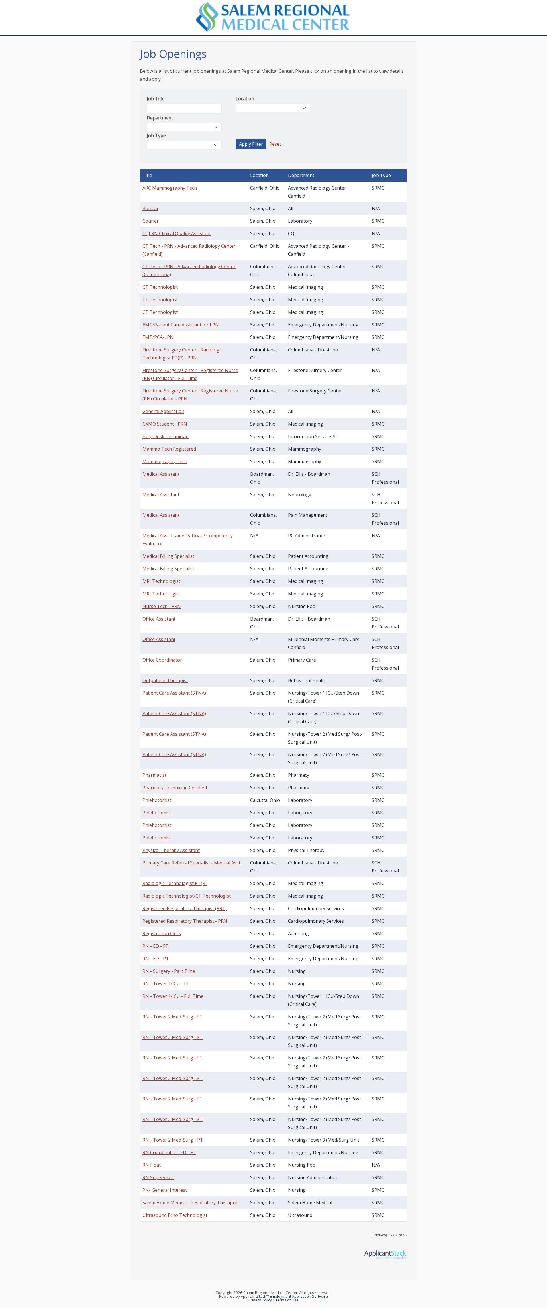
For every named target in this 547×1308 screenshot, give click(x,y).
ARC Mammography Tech (169, 188)
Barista (150, 208)
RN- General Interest (164, 1190)
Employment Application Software (299, 1296)
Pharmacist (154, 775)
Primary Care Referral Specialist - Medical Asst (191, 863)
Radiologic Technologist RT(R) (174, 883)
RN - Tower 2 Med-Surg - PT (172, 1140)
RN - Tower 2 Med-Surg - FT (172, 1017)
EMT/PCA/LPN (158, 337)
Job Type (156, 135)
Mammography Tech (164, 461)
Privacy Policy (260, 1300)
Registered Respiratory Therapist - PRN (184, 921)
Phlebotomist (156, 800)
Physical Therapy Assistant (171, 850)
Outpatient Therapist (165, 680)
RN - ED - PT (155, 958)
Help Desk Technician (165, 436)
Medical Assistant (160, 474)
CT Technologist (160, 287)
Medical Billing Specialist (168, 556)
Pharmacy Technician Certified (174, 787)
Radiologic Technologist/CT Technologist (186, 896)
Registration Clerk (161, 933)
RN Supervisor (158, 1177)
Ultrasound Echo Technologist (174, 1215)
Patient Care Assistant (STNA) (174, 693)
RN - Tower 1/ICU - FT (165, 984)
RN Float (151, 1165)
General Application (163, 411)
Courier (150, 221)
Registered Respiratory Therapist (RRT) (184, 908)
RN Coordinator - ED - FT (169, 1152)
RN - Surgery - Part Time (168, 971)
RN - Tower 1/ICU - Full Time (172, 996)
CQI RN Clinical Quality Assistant (176, 233)
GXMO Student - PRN (164, 424)
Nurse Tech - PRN (161, 606)
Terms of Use (287, 1300)
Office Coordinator (162, 660)
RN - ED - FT (155, 946)
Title (147, 175)
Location (245, 98)
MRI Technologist (161, 581)
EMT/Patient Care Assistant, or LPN (180, 325)
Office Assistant (158, 619)
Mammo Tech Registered (169, 449)
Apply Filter (251, 144)
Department (160, 118)
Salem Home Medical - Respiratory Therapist (190, 1202)
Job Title (156, 98)
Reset (275, 144)
